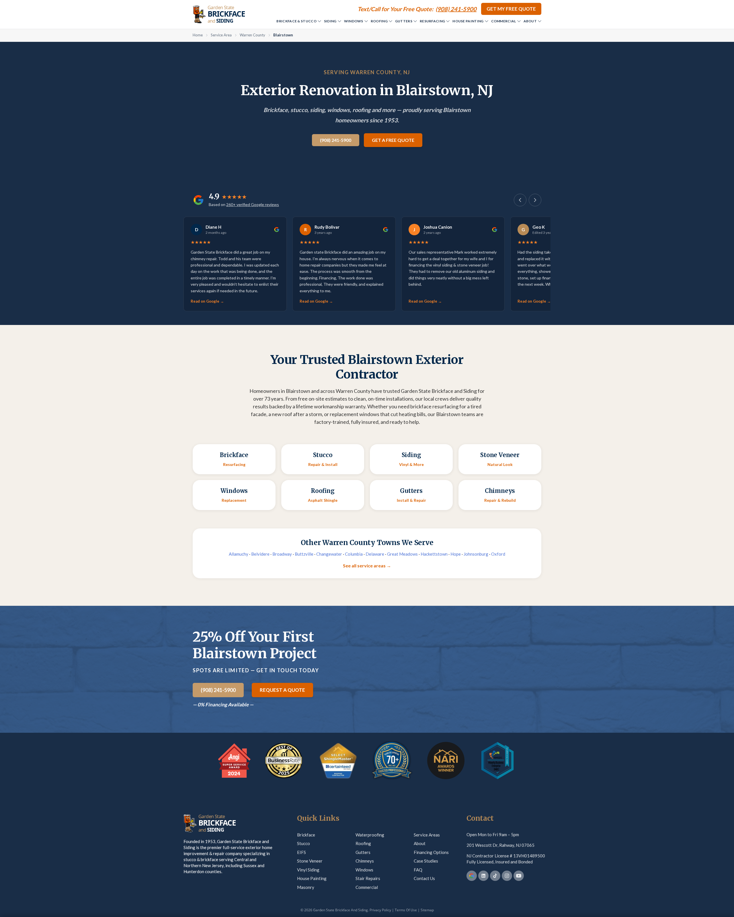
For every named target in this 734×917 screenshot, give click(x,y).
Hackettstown (434, 554)
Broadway (282, 554)
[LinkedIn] (483, 876)
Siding (330, 21)
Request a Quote (282, 690)
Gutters (403, 21)
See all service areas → (367, 565)
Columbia (354, 554)
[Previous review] (520, 200)
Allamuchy (238, 554)
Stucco (303, 843)
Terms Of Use (406, 910)
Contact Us (424, 878)
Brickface (306, 834)
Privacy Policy (380, 910)
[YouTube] (519, 876)
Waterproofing (370, 834)
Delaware (375, 554)
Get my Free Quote (511, 9)
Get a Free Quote (393, 140)
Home (198, 35)
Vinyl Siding (308, 869)
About (530, 21)
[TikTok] (495, 876)
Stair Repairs (368, 878)
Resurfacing (432, 21)
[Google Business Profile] (471, 876)
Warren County (252, 35)
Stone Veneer (310, 860)
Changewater (329, 554)
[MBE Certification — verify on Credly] (497, 760)
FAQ (418, 869)
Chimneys (365, 860)
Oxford (498, 554)
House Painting (467, 21)
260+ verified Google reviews (252, 204)
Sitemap (427, 910)
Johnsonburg (476, 554)
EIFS (301, 852)
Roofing (379, 21)
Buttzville (304, 554)
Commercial (503, 21)
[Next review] (535, 200)
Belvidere (260, 554)
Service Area (221, 35)
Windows (353, 21)
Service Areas (427, 834)
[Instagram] (507, 876)
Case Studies (426, 860)
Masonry (305, 887)
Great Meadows (402, 554)
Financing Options (431, 852)
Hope (455, 554)
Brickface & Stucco (296, 21)
